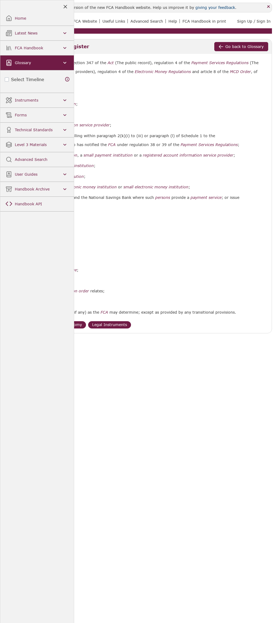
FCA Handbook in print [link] (204, 21)
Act (111, 63)
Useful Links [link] (113, 21)
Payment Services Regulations (220, 63)
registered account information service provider (188, 155)
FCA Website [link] (85, 21)
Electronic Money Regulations (163, 72)
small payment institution (108, 155)
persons (162, 197)
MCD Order (240, 72)
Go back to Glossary (244, 46)
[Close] (268, 7)
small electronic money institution (155, 187)
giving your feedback (215, 7)
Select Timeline (27, 79)
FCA (112, 145)
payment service (206, 197)
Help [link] (172, 21)
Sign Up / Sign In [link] (254, 21)
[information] (67, 79)
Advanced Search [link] (146, 21)
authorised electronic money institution (79, 187)
